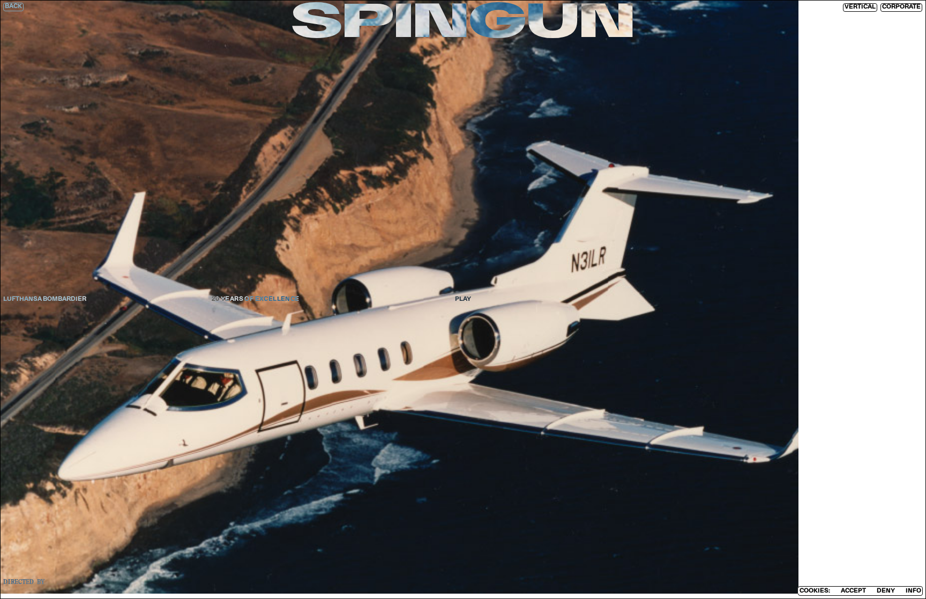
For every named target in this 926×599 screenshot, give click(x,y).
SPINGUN (463, 24)
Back (13, 6)
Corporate (901, 7)
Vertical (860, 7)
